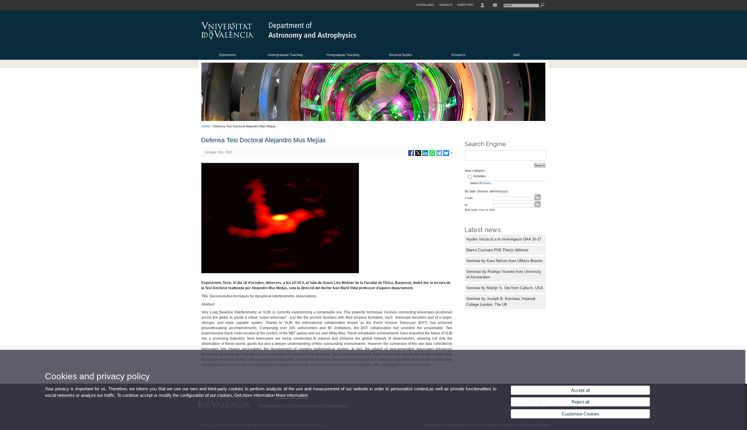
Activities (480, 176)
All (480, 183)
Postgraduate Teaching (343, 55)
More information (292, 395)
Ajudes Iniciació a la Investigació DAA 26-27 (503, 239)
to (466, 205)
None (487, 183)
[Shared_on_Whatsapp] (432, 155)
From (468, 198)
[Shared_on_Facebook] (411, 155)
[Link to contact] (495, 5)
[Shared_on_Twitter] (418, 155)
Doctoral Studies (400, 55)
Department (227, 55)
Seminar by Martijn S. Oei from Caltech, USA (504, 288)
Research (458, 55)
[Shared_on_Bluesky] (446, 155)
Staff (516, 55)
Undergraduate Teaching (285, 55)
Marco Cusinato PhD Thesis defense (497, 250)
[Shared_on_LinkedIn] (425, 155)
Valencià (445, 4)
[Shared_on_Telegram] (439, 155)
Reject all (580, 401)
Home (205, 126)
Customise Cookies (580, 413)
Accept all (580, 390)
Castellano (425, 4)
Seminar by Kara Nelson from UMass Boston (504, 261)
